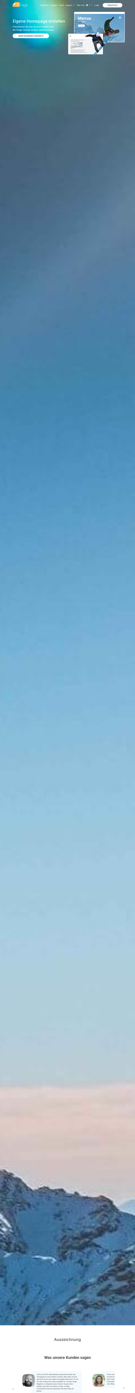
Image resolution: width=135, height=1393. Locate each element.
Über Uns (80, 5)
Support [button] (69, 5)
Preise (61, 5)
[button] (88, 5)
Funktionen (44, 5)
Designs (54, 5)
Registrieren (113, 5)
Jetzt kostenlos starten (30, 36)
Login (96, 5)
